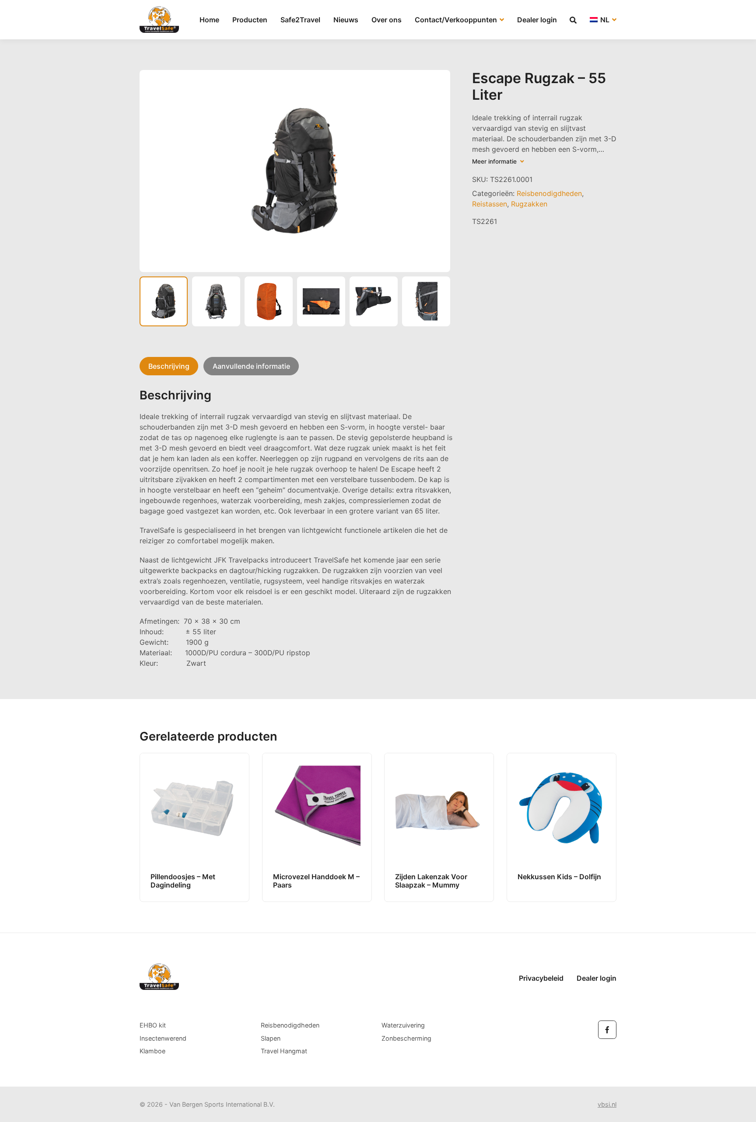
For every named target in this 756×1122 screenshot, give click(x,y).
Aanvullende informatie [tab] (251, 366)
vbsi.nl (607, 1104)
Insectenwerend (163, 1038)
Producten (249, 19)
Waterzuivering (403, 1025)
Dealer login (537, 19)
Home (209, 19)
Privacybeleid (541, 978)
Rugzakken (529, 203)
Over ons (386, 19)
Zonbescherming (406, 1038)
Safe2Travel (300, 19)
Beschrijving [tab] (168, 366)
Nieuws (345, 19)
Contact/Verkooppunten (457, 19)
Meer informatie (496, 161)
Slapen (270, 1038)
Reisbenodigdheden (549, 193)
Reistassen (489, 203)
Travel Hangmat (284, 1051)
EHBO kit (153, 1025)
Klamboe (152, 1051)
